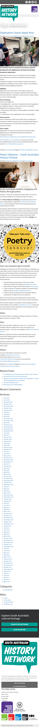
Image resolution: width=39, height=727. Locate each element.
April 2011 (7, 579)
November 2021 (8, 429)
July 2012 (6, 548)
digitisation (30, 150)
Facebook (18, 357)
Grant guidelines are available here (10, 140)
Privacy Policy (5, 696)
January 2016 (8, 476)
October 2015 (8, 482)
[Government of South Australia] (19, 706)
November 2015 (8, 480)
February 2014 (8, 513)
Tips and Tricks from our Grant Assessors (15, 376)
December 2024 (8, 406)
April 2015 (7, 491)
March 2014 (7, 511)
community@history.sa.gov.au (14, 144)
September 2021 (8, 431)
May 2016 (6, 470)
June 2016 (7, 468)
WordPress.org (8, 604)
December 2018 (8, 460)
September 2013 (8, 524)
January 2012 (8, 561)
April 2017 (7, 464)
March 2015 (7, 493)
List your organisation (19, 686)
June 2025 (7, 400)
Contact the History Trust (7, 359)
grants (36, 150)
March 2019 (7, 456)
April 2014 (7, 509)
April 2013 (7, 534)
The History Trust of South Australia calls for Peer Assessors (21, 374)
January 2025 (8, 404)
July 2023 (6, 412)
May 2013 (6, 532)
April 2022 (7, 423)
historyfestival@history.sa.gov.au (10, 361)
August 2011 (7, 571)
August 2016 (7, 466)
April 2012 (7, 555)
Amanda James (29, 36)
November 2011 (8, 565)
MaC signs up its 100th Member (13, 384)
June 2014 (7, 505)
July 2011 (6, 573)
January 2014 (8, 515)
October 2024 (8, 408)
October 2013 (8, 522)
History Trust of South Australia (9, 692)
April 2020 (7, 445)
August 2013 (7, 526)
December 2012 (8, 540)
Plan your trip (19, 630)
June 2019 (7, 454)
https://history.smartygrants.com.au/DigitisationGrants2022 (18, 137)
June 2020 (7, 443)
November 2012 (8, 542)
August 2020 (7, 441)
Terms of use (4, 694)
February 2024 (8, 410)
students (17, 366)
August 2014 (7, 501)
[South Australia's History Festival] (25, 717)
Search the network (19, 624)
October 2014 (8, 499)
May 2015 (6, 489)
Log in (5, 598)
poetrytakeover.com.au (30, 284)
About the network (19, 683)
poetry (7, 366)
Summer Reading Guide (11, 382)
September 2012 (8, 546)
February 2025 (8, 402)
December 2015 (8, 478)
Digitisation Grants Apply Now (17, 32)
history (29, 364)
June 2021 (7, 433)
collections (23, 150)
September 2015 (8, 484)
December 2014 (8, 495)
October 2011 (8, 567)
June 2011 (7, 575)
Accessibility (4, 698)
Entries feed (7, 600)
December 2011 (8, 563)
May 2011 (6, 577)
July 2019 (6, 451)
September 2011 (8, 569)
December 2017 (8, 462)
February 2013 (8, 538)
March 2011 (7, 582)
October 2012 (8, 544)
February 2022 (8, 425)
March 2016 (7, 474)
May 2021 (6, 435)
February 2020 (8, 447)
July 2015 (6, 487)
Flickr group (35, 286)
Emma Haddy (29, 161)
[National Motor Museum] (11, 717)
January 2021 (8, 437)
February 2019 (8, 458)
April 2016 (7, 472)
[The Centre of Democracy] (33, 717)
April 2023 (7, 416)
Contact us (4, 700)
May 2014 (6, 507)
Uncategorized (10, 150)
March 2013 (7, 536)
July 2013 (6, 528)
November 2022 (8, 420)
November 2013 (8, 520)
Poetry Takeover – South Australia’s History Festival (19, 156)
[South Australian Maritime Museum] (18, 717)
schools (12, 366)
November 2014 (8, 497)
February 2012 (8, 559)
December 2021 (8, 427)
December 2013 (8, 518)
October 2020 (8, 439)
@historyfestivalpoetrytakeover (20, 290)
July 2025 (6, 398)
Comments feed (8, 602)
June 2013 (7, 530)
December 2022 (8, 418)
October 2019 (8, 449)
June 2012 (7, 551)
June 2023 (7, 414)
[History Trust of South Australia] (7, 707)
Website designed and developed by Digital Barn (17, 725)
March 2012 (7, 557)
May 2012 (6, 553)
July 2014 (6, 503)
